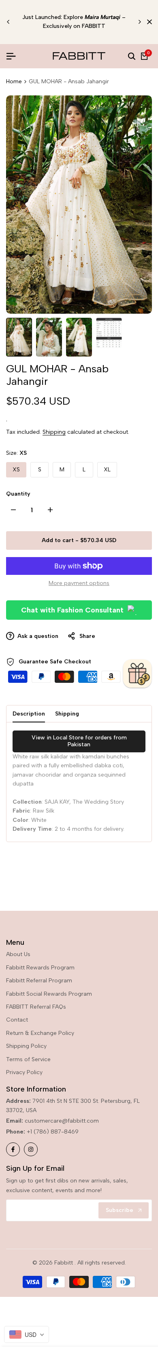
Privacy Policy (24, 1072)
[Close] (148, 22)
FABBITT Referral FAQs (36, 1006)
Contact (17, 1019)
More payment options (79, 583)
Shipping (54, 432)
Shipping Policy (26, 1046)
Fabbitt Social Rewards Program (49, 993)
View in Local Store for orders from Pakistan (79, 741)
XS (16, 469)
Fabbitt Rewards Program (40, 967)
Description (29, 713)
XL (107, 469)
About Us (18, 954)
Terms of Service (28, 1059)
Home (14, 81)
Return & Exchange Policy (40, 1033)
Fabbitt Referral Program (39, 980)
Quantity (18, 493)
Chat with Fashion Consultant (72, 610)
